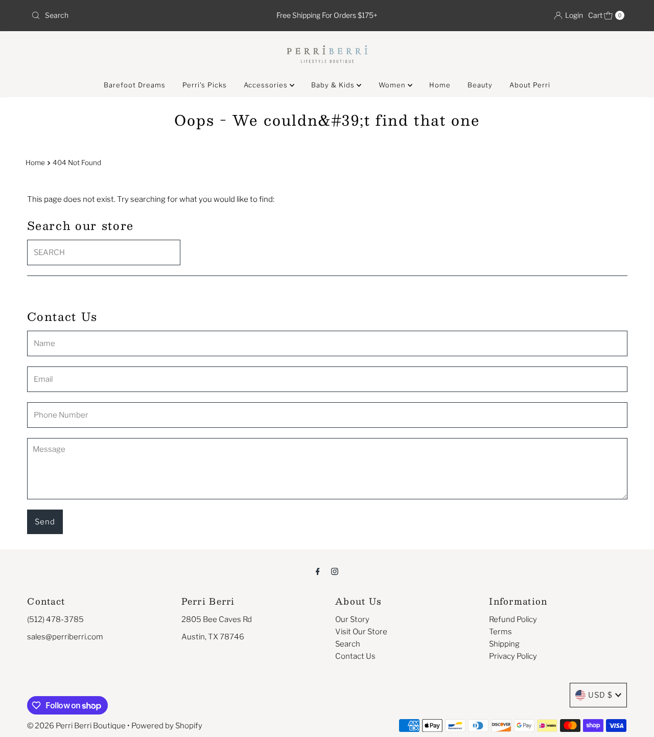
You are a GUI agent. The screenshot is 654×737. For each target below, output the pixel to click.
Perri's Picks (204, 85)
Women (393, 85)
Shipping (504, 644)
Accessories (267, 85)
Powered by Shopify (166, 725)
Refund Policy (513, 619)
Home (440, 85)
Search (347, 644)
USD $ (600, 695)
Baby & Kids (334, 85)
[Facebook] (318, 571)
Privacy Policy (513, 656)
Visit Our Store (361, 631)
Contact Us (355, 656)
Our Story (352, 619)
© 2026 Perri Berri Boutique (76, 725)
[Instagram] (334, 571)
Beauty (480, 85)
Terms (500, 631)
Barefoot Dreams (135, 85)
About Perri (529, 85)
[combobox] (124, 15)
